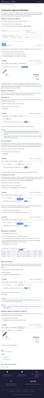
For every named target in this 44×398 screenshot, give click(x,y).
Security (7, 389)
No (7, 367)
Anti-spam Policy (25, 389)
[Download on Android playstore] (31, 381)
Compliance (13, 389)
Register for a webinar (22, 375)
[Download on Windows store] (35, 381)
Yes (3, 367)
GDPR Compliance (26, 391)
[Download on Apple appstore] (33, 381)
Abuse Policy (32, 391)
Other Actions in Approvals (6, 351)
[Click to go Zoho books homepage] (3, 2)
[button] (13, 2)
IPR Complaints (18, 389)
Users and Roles (5, 357)
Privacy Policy (39, 389)
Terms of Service (32, 389)
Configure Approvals (6, 359)
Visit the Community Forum (7, 375)
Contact (3, 389)
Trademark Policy (12, 391)
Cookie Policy (19, 391)
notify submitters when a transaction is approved (31, 86)
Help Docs (8, 1)
